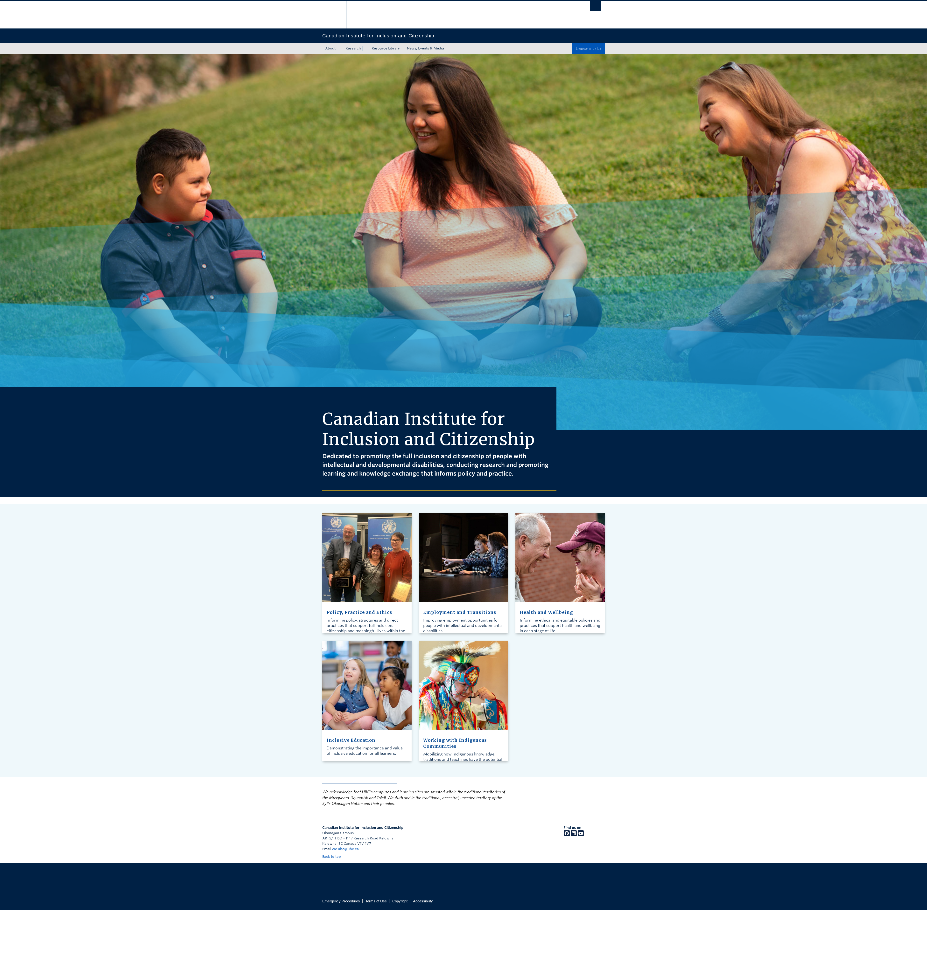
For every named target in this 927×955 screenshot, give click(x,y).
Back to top (332, 856)
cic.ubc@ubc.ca (345, 849)
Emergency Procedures (341, 901)
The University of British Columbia (332, 14)
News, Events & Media (425, 48)
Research (353, 48)
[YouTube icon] (581, 835)
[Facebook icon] (567, 835)
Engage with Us (588, 48)
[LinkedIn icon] (574, 835)
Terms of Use (376, 901)
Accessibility (423, 901)
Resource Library (386, 48)
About (330, 48)
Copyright (399, 901)
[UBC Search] (595, 6)
